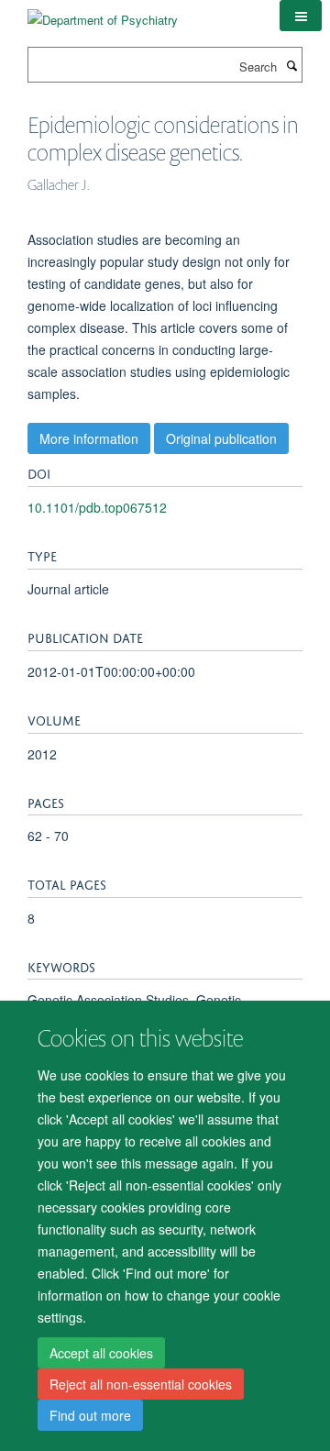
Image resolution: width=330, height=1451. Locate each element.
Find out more (90, 1415)
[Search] (291, 65)
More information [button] (88, 438)
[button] (301, 15)
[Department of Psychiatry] (103, 13)
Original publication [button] (221, 438)
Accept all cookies (101, 1353)
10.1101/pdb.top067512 (97, 507)
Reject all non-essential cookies (141, 1384)
